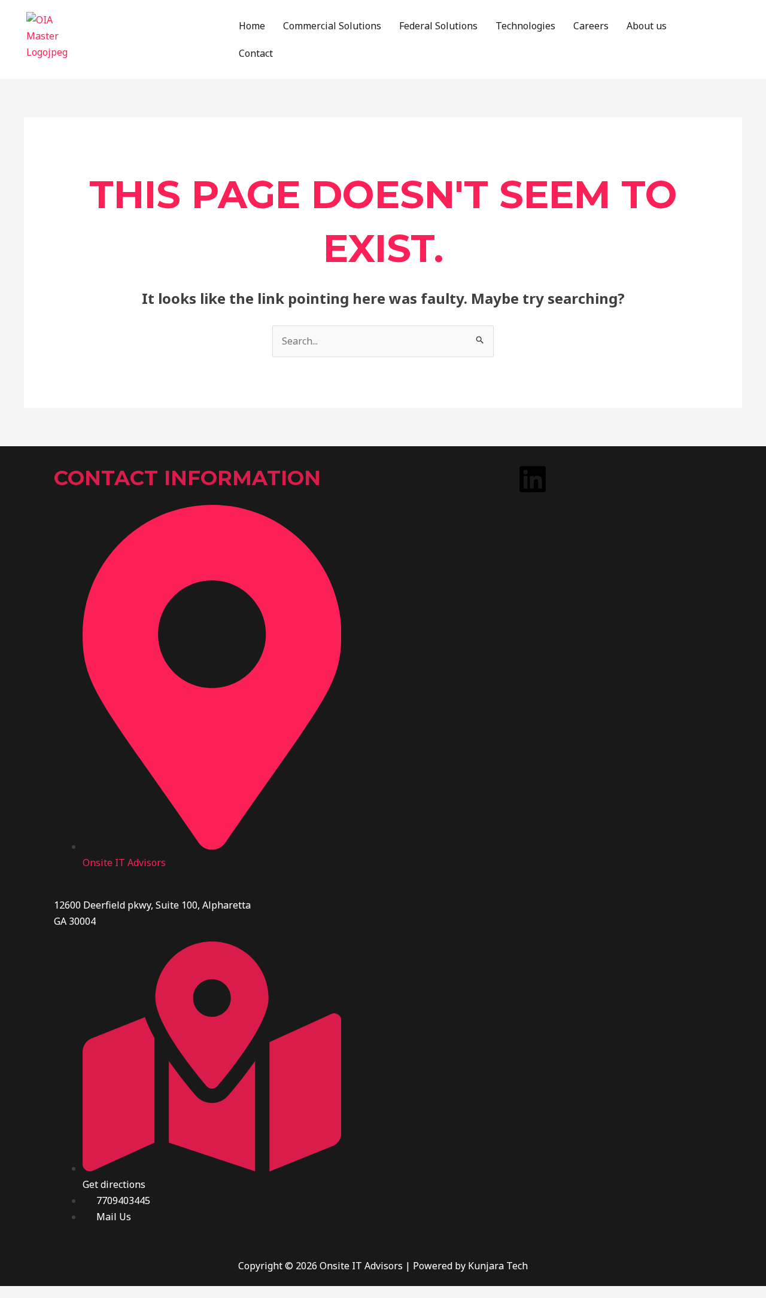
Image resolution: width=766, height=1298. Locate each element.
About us (647, 25)
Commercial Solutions (332, 25)
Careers (591, 25)
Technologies (525, 25)
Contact (256, 53)
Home (252, 25)
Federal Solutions (438, 25)
